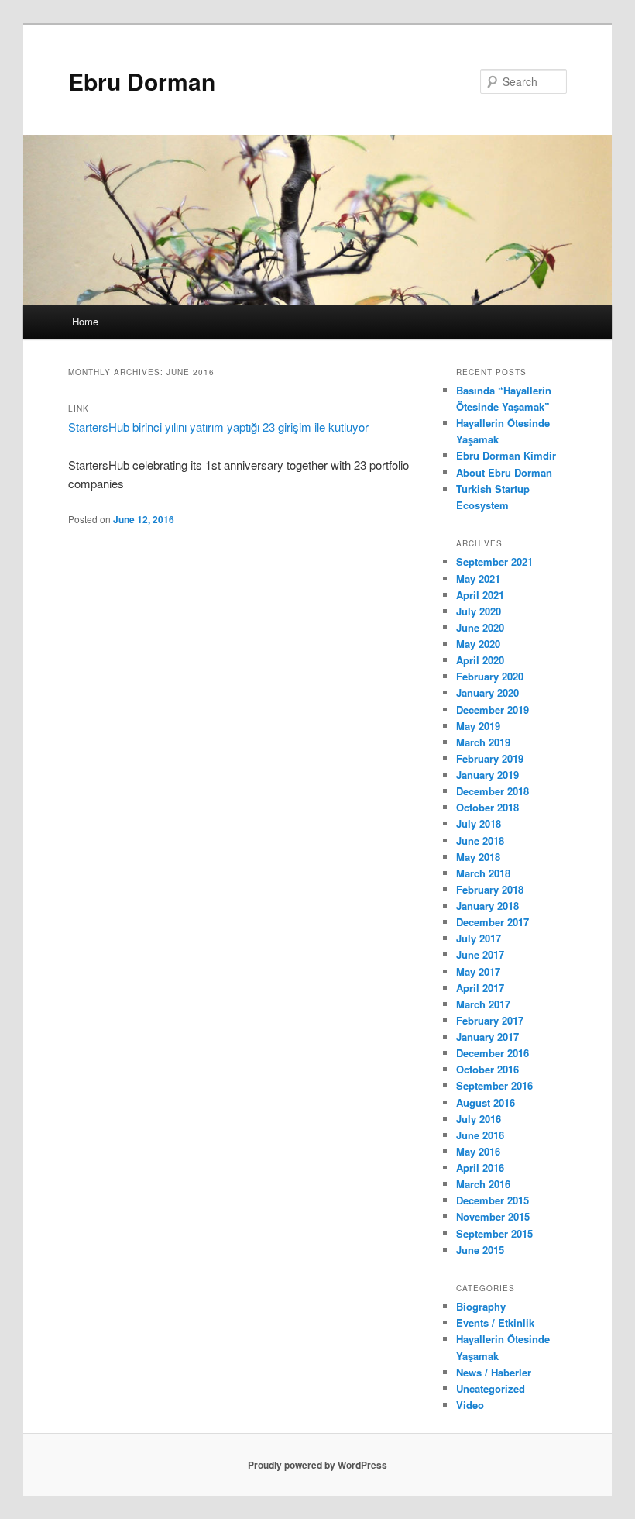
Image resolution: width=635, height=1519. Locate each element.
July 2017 (478, 938)
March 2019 (483, 742)
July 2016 (478, 1118)
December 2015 (492, 1200)
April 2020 (480, 660)
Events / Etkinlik (495, 1322)
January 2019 (487, 774)
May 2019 (478, 725)
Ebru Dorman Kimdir (506, 455)
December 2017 (492, 921)
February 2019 (489, 758)
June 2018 (480, 840)
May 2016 (478, 1151)
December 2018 (492, 791)
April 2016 (480, 1167)
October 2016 (487, 1069)
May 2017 (478, 971)
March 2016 (483, 1183)
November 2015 (493, 1216)
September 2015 (494, 1233)
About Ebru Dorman (504, 472)
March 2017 (483, 1004)
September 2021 (494, 561)
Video (470, 1404)
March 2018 (483, 873)
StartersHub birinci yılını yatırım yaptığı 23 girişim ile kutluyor (218, 426)
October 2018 (487, 807)
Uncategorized (490, 1388)
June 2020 (480, 627)
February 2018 (489, 889)
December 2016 (492, 1052)
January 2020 (487, 692)
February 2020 (489, 676)
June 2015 (480, 1249)
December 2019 (492, 709)
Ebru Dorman (141, 81)
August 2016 (485, 1102)
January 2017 (487, 1036)
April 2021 (480, 594)
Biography (481, 1306)
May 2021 (478, 578)
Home (85, 321)
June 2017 (480, 954)
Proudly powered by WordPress (317, 1465)
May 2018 (478, 856)
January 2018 (487, 905)
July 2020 (478, 611)
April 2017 (480, 987)
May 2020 (478, 643)
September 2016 (494, 1085)
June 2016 (480, 1135)
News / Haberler (493, 1372)
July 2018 (478, 823)
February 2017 (489, 1020)
